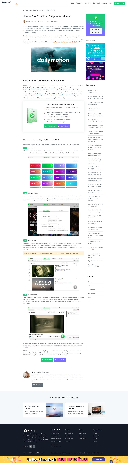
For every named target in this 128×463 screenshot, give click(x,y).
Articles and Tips (69, 438)
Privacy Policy (96, 436)
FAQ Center (91, 286)
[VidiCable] (6, 2)
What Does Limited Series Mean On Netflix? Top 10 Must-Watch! (94, 147)
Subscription (91, 289)
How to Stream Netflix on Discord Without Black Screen (94, 255)
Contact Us (95, 438)
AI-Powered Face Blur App (55, 452)
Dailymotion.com (27, 247)
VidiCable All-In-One (55, 433)
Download (96, 3)
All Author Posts (37, 385)
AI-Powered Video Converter (68, 452)
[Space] (30, 431)
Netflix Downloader (55, 436)
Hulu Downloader (55, 444)
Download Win (51, 126)
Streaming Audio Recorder (80, 452)
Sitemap (95, 441)
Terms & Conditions (98, 452)
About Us (95, 433)
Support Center (82, 433)
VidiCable (74, 42)
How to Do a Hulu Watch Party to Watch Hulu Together (94, 198)
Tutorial (90, 297)
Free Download (92, 293)
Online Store (68, 436)
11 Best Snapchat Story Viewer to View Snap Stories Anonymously (95, 139)
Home (72, 3)
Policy (92, 452)
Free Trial (96, 29)
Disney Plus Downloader (56, 441)
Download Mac (64, 126)
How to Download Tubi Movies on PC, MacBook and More (95, 235)
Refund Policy (82, 438)
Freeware (88, 3)
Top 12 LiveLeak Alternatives (95, 261)
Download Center (69, 433)
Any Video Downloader (56, 446)
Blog (110, 3)
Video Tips (35, 10)
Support (104, 3)
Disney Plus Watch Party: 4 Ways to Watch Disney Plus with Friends (95, 161)
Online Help (67, 441)
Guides (55, 21)
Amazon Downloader (56, 438)
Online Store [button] (120, 3)
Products (79, 3)
